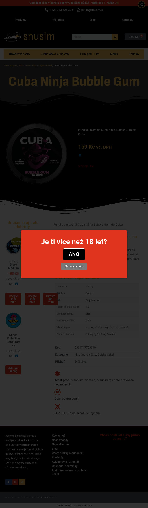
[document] (74, 254)
